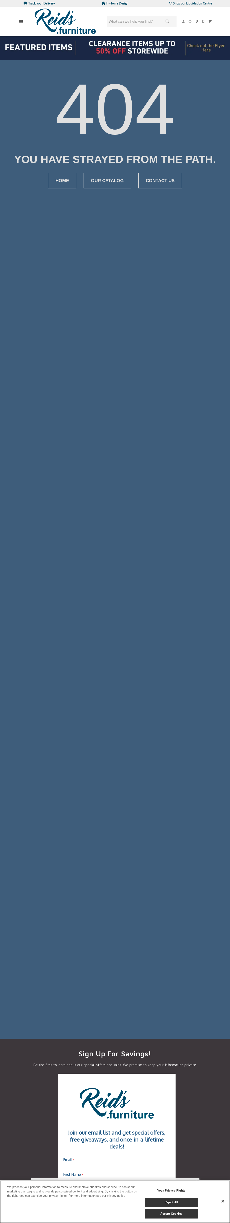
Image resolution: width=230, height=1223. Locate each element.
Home (62, 180)
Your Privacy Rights (171, 1190)
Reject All (171, 1202)
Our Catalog (107, 180)
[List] (190, 21)
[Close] (223, 1201)
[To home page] (65, 21)
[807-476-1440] (204, 21)
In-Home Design (116, 3)
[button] (20, 21)
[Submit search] (167, 22)
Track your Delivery (41, 3)
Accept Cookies (171, 1213)
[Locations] (197, 21)
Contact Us (160, 180)
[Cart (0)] (210, 21)
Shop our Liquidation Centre (192, 3)
